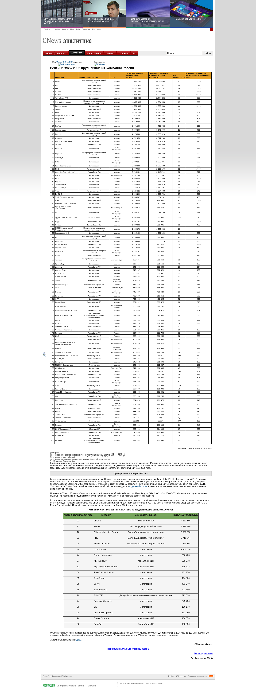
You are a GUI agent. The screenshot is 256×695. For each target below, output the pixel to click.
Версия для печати (203, 653)
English (47, 29)
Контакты (92, 686)
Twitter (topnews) (83, 29)
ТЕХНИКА (123, 53)
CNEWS (48, 53)
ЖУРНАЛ (110, 53)
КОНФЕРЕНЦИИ (94, 53)
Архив (69, 676)
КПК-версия (181, 676)
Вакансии (82, 686)
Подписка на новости (197, 676)
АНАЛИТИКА (76, 53)
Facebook (96, 29)
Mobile (57, 29)
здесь (78, 640)
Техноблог (47, 676)
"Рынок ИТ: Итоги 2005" (64, 62)
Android (65, 29)
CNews (160, 683)
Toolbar (171, 676)
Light (72, 29)
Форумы (57, 676)
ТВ (134, 53)
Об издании (62, 686)
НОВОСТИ (61, 53)
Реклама (72, 686)
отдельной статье (138, 486)
